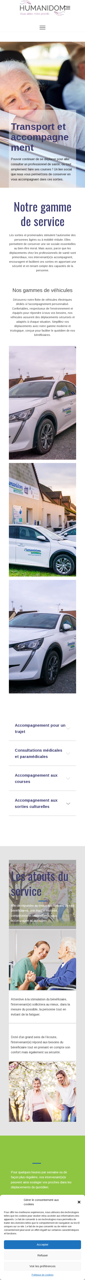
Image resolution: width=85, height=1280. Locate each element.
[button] (79, 1202)
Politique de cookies (42, 1275)
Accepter (42, 1244)
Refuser (42, 1255)
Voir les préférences (42, 1266)
